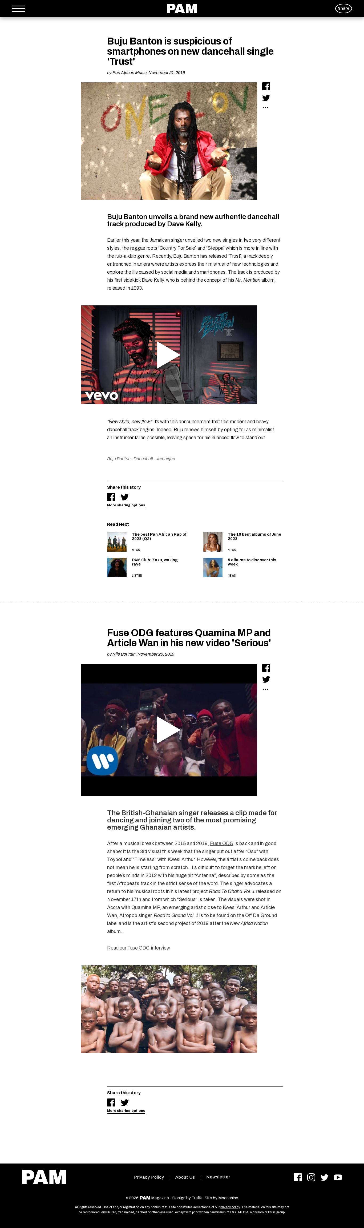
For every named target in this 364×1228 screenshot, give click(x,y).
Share (343, 8)
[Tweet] (266, 98)
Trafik (196, 1198)
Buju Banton (119, 459)
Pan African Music (129, 72)
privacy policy (230, 1207)
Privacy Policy (149, 1177)
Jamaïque (165, 459)
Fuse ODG (221, 843)
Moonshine (228, 1198)
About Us (185, 1177)
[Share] (266, 86)
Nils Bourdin (124, 654)
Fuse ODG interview (148, 948)
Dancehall (143, 459)
